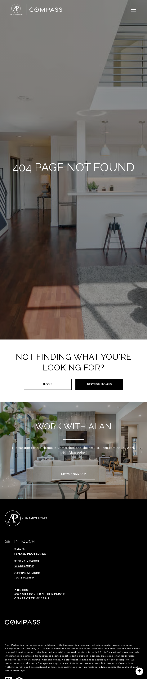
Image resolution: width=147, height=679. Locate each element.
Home (47, 384)
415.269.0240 (24, 565)
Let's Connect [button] (73, 474)
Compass (68, 644)
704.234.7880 (24, 577)
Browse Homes (99, 384)
